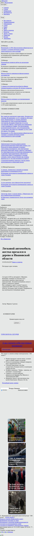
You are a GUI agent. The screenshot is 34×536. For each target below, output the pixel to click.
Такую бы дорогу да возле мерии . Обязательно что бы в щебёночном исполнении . (17, 194)
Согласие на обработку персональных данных (14, 525)
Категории (3, 4)
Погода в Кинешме (14, 388)
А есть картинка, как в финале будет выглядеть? (16, 182)
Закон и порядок (17, 262)
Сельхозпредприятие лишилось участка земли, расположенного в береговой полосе (15, 161)
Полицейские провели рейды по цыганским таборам (15, 63)
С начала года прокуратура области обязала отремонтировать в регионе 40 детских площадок (16, 87)
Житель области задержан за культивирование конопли (15, 100)
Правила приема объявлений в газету (11, 519)
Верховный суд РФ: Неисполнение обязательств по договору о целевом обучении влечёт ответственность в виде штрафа (17, 49)
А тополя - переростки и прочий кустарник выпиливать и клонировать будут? (14, 170)
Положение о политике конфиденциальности (14, 522)
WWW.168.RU (9, 517)
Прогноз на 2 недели (22, 390)
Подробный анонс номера (10, 383)
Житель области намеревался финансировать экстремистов (15, 74)
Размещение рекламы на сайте (9, 520)
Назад (2, 17)
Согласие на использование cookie (10, 524)
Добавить (17, 322)
